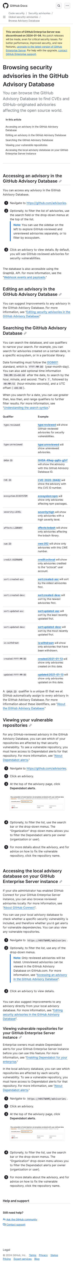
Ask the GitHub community (21, 1219)
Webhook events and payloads (24, 277)
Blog (37, 1258)
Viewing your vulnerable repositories (28, 722)
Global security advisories (23, 16)
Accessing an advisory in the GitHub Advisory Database (32, 178)
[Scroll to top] (65, 1264)
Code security (17, 13)
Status (54, 1255)
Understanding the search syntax (26, 407)
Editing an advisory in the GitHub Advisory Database (30, 291)
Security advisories (39, 13)
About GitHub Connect (19, 907)
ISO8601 (52, 362)
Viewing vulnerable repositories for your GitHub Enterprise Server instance (33, 1033)
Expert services (23, 1258)
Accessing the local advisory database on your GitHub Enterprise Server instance (32, 876)
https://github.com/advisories (46, 203)
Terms (32, 1255)
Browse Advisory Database (24, 20)
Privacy (43, 1255)
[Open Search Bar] (59, 5)
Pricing (7, 1258)
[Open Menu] (67, 5)
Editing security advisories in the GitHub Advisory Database (33, 1014)
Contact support (15, 1224)
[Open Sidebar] (4, 17)
